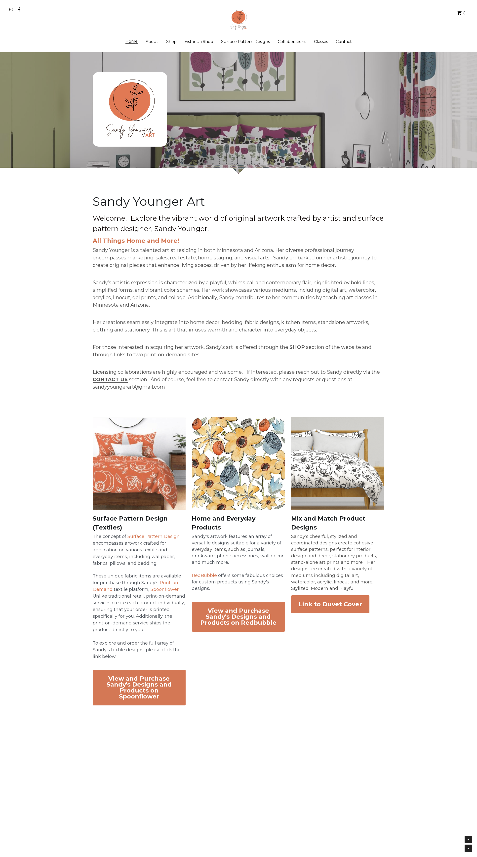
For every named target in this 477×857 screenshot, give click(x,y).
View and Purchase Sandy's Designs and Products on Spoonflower (139, 687)
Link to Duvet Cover (330, 604)
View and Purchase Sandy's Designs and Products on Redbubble (238, 616)
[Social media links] (11, 9)
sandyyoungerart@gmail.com (129, 387)
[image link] (238, 19)
